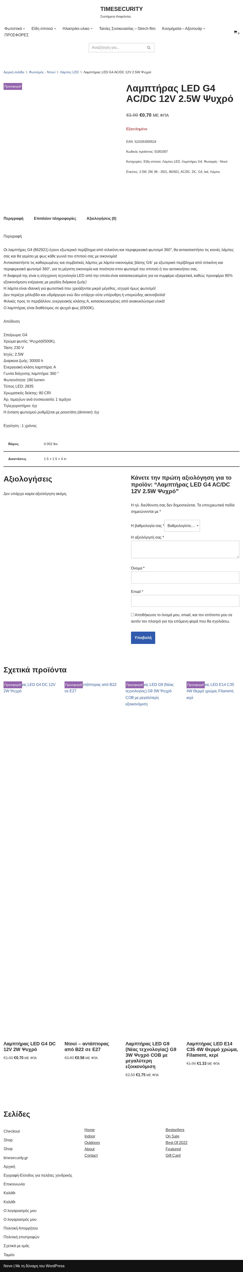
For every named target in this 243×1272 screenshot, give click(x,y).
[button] (24, 29)
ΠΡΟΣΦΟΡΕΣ (17, 35)
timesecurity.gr (16, 1158)
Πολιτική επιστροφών (21, 1237)
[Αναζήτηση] (149, 47)
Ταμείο (9, 1255)
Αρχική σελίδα (14, 72)
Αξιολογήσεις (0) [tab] (101, 218)
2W (150, 172)
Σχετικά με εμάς (16, 1246)
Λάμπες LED (69, 72)
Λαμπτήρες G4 (192, 161)
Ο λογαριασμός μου (20, 1211)
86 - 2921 (160, 172)
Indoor (89, 1136)
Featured (173, 1149)
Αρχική (9, 1167)
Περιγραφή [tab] (13, 218)
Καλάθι (9, 1193)
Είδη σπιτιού (152, 161)
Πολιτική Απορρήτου (21, 1228)
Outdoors (92, 1143)
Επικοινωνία (14, 1184)
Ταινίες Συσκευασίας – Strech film (127, 29)
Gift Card (173, 1155)
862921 (174, 172)
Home (89, 1130)
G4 (200, 172)
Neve (8, 1266)
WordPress (55, 1266)
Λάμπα (215, 172)
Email (137, 592)
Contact (91, 1155)
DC (194, 172)
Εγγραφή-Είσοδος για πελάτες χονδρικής (38, 1175)
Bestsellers (175, 1130)
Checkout (12, 1131)
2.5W (142, 172)
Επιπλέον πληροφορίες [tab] (55, 218)
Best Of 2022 (176, 1143)
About (89, 1149)
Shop (8, 1140)
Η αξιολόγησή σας (147, 537)
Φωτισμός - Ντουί (42, 72)
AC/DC (185, 172)
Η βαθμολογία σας (147, 526)
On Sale (172, 1136)
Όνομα (138, 568)
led (206, 172)
